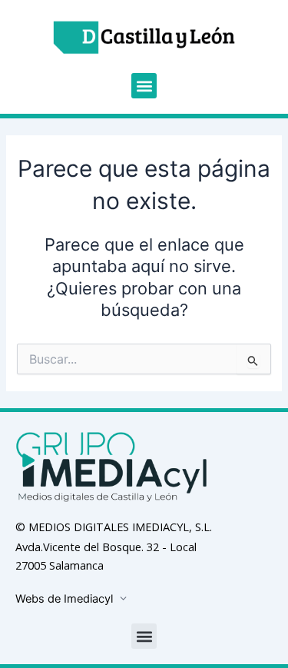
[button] (144, 85)
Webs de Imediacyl (64, 599)
